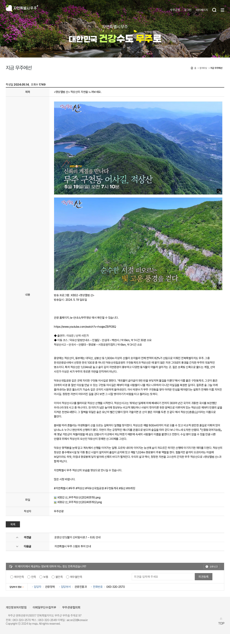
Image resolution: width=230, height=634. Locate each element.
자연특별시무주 (22, 8)
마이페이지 (202, 10)
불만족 (59, 577)
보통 (45, 577)
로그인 (188, 10)
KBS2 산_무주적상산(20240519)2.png (80, 502)
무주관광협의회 (71, 607)
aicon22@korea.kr (77, 620)
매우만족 (19, 577)
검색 (214, 10)
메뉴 (222, 10)
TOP (221, 623)
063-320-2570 (22, 620)
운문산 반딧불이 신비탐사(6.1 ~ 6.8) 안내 (77, 537)
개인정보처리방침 (16, 607)
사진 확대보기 (220, 192)
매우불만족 (76, 577)
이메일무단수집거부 (44, 607)
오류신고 (214, 566)
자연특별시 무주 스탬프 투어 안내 (72, 546)
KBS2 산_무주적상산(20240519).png (79, 497)
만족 (33, 577)
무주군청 (175, 10)
